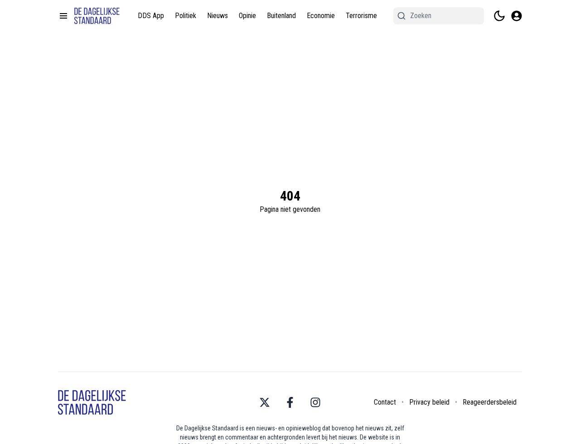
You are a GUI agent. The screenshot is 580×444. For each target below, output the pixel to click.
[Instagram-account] (315, 402)
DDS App (151, 15)
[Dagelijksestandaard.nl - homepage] (97, 16)
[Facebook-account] (290, 402)
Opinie (247, 15)
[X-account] (264, 402)
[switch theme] (499, 16)
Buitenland (281, 15)
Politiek (185, 15)
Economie (321, 15)
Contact (385, 402)
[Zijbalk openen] (63, 15)
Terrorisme (361, 15)
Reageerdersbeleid (490, 402)
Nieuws (217, 15)
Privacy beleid (429, 402)
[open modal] (516, 15)
